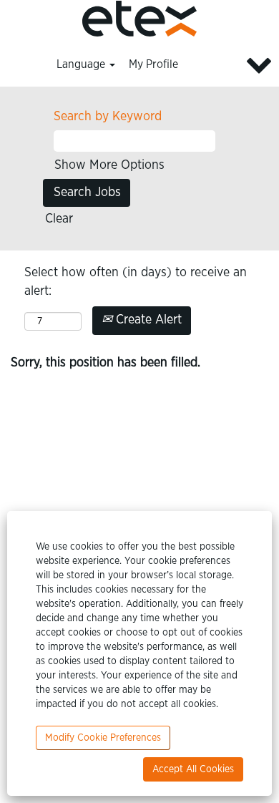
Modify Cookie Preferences (103, 738)
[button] (232, 65)
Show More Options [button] (109, 165)
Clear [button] (59, 219)
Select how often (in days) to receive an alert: (135, 282)
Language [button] (82, 64)
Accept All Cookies (193, 769)
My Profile (153, 64)
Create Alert (147, 319)
